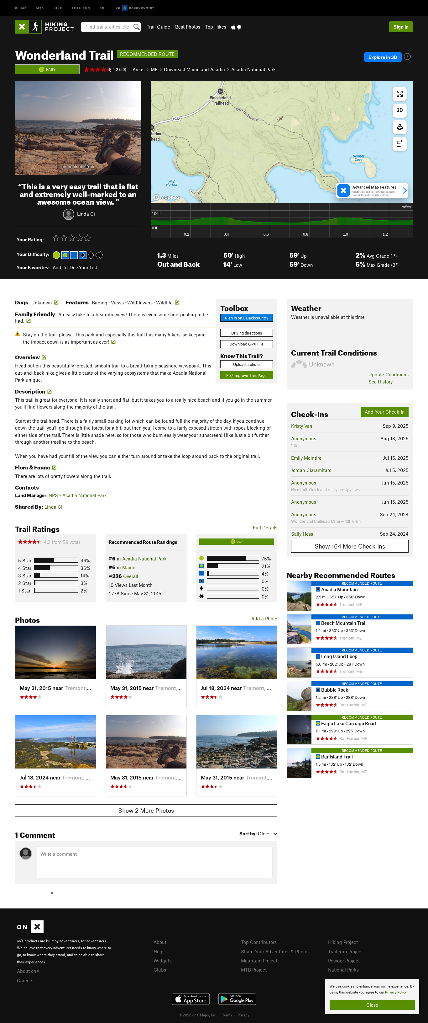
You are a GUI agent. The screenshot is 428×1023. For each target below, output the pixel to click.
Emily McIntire (306, 458)
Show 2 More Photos (146, 810)
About (160, 942)
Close (372, 1005)
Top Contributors (259, 942)
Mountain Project (259, 960)
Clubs (160, 969)
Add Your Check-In (385, 412)
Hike (58, 8)
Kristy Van (301, 426)
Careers (25, 980)
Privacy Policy (396, 992)
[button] (21, 128)
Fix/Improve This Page (246, 375)
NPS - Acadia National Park (78, 495)
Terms (227, 1015)
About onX (28, 971)
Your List (88, 267)
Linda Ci (86, 214)
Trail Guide (158, 26)
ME (154, 69)
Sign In (401, 26)
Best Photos (187, 26)
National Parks (343, 969)
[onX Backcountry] (135, 8)
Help (159, 951)
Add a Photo (264, 618)
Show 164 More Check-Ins (350, 546)
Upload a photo (246, 364)
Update (388, 374)
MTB (40, 8)
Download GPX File (246, 343)
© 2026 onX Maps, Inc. (198, 1015)
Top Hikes (215, 26)
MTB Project (254, 969)
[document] (372, 996)
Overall (130, 576)
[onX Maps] (30, 931)
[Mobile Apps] (236, 26)
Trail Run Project (345, 951)
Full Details (265, 527)
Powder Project (344, 960)
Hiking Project (343, 942)
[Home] (47, 27)
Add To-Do (64, 267)
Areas (138, 69)
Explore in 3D (382, 57)
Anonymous (303, 438)
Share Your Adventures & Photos (275, 951)
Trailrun (81, 8)
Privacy (243, 1015)
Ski (103, 8)
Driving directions (246, 332)
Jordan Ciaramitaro (311, 470)
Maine (128, 567)
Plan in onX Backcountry (246, 317)
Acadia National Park (253, 69)
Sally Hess (302, 534)
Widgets (162, 960)
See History (380, 381)
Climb (21, 8)
